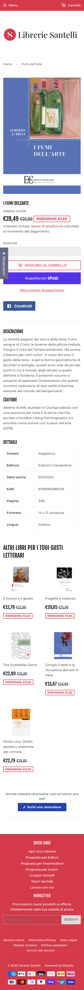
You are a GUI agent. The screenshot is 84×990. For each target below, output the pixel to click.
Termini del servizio (40, 950)
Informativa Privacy (42, 940)
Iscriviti (71, 919)
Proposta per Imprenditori (42, 863)
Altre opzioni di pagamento (42, 290)
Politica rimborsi (25, 945)
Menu (13, 5)
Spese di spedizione (47, 226)
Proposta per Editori (42, 857)
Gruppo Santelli (42, 875)
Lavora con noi (42, 887)
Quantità (10, 243)
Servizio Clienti (13, 940)
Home (7, 64)
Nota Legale (69, 940)
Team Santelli (42, 881)
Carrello (74, 5)
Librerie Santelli (29, 965)
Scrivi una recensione (46, 808)
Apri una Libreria (42, 851)
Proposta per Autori (42, 869)
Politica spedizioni (54, 945)
